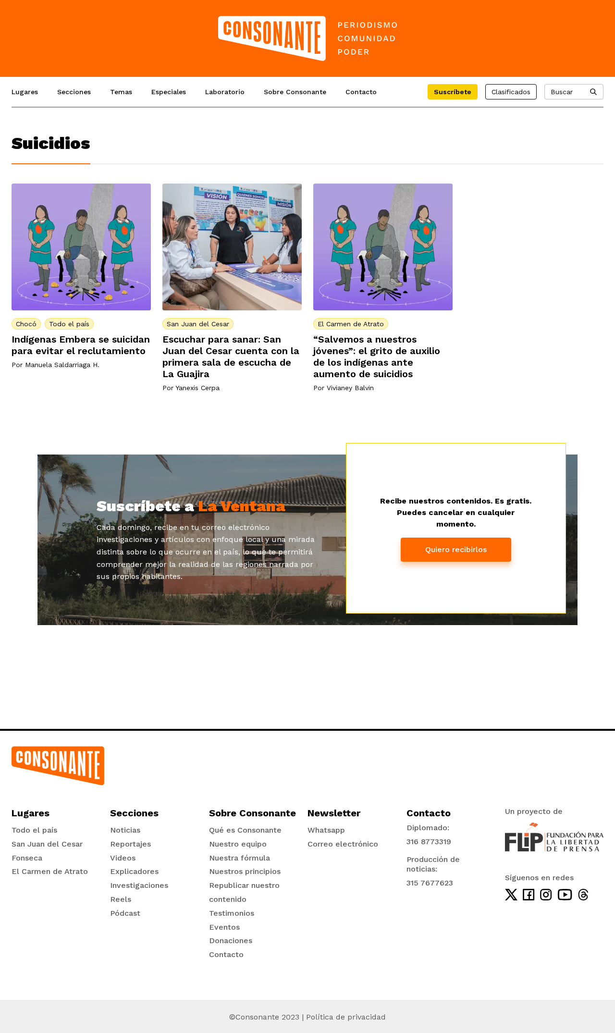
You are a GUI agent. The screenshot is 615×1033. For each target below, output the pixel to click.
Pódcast (125, 913)
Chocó (26, 324)
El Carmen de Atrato (351, 324)
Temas (121, 92)
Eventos (224, 927)
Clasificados (511, 92)
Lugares (25, 92)
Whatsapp (326, 830)
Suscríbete (452, 92)
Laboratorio (225, 92)
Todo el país (69, 324)
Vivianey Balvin (350, 388)
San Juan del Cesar (198, 324)
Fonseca (27, 857)
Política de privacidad (346, 1016)
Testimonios (231, 913)
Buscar (562, 92)
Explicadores (134, 871)
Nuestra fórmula (239, 857)
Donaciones (230, 940)
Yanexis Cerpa (197, 388)
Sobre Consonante (295, 92)
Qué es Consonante (245, 830)
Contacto (361, 92)
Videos (122, 857)
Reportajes (130, 844)
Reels (120, 899)
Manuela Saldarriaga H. (62, 365)
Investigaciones (139, 885)
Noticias (125, 830)
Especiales (168, 92)
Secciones (74, 92)
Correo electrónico (343, 844)
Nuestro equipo (238, 844)
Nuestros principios (245, 871)
